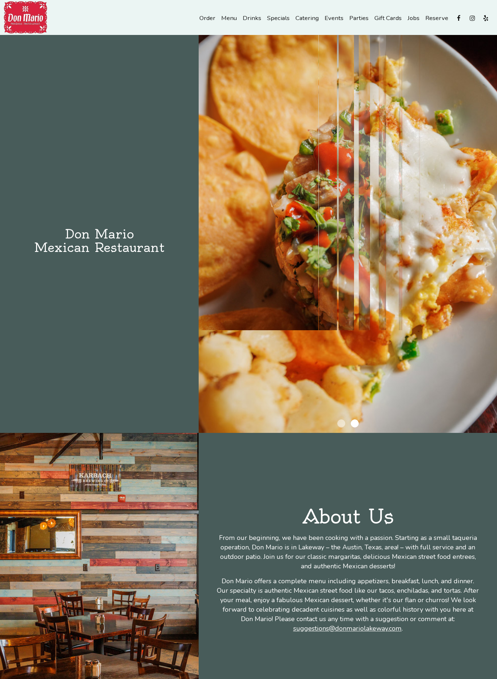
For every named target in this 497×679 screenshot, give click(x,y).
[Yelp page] (486, 18)
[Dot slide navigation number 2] (355, 423)
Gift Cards (388, 18)
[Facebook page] (459, 18)
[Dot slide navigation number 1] (341, 423)
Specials (278, 18)
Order (207, 18)
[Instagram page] (472, 18)
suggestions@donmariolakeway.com (347, 628)
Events (334, 18)
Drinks (252, 18)
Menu (229, 18)
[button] (491, 427)
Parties (359, 18)
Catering (307, 18)
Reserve (436, 18)
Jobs (413, 18)
